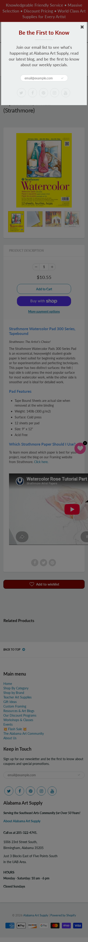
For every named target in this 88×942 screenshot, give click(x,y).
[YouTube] (65, 92)
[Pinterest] (43, 92)
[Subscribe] (62, 78)
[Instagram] (54, 92)
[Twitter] (21, 92)
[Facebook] (32, 92)
